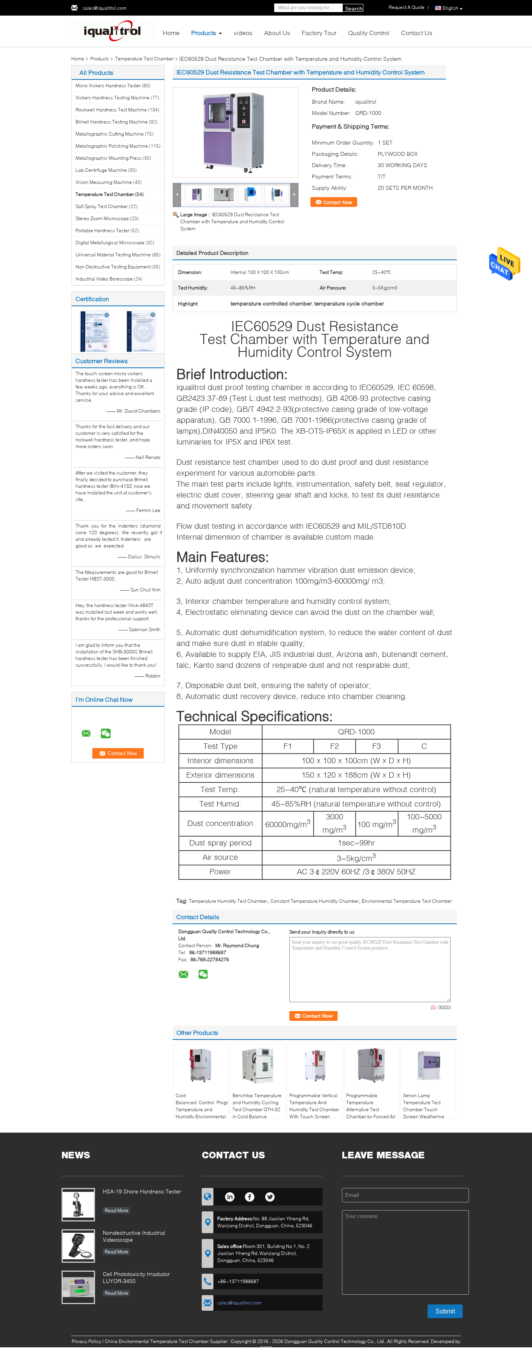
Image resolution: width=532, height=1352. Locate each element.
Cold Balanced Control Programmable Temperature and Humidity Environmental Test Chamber (202, 1109)
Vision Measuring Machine (104, 182)
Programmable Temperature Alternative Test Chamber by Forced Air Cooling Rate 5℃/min (371, 1109)
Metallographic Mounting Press (108, 158)
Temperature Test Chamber (144, 59)
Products (203, 32)
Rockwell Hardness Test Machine (111, 110)
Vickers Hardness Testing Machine (113, 98)
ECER (266, 1348)
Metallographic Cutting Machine (110, 134)
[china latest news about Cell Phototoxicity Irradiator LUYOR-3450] (78, 1287)
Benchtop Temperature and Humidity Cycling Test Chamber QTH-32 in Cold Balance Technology (257, 1109)
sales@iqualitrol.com (105, 8)
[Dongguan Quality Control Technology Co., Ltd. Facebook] (250, 1196)
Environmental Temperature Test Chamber (407, 901)
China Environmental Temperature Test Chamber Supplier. (167, 1341)
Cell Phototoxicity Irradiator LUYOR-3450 (136, 1277)
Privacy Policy (86, 1341)
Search (354, 8)
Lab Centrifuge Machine (101, 170)
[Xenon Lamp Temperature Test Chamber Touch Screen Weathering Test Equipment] (428, 1065)
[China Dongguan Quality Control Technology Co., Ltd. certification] (95, 331)
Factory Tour (319, 32)
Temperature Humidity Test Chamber (228, 901)
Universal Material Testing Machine (113, 255)
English (450, 8)
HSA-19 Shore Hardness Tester (142, 1191)
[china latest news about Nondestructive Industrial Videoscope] (78, 1246)
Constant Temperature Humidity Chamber (314, 901)
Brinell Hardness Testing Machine (112, 122)
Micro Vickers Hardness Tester (108, 85)
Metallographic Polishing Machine (112, 146)
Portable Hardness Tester (102, 230)
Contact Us (416, 32)
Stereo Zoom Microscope (102, 218)
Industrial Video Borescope (104, 279)
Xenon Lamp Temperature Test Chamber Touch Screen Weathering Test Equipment (423, 1109)
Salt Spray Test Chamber (102, 206)
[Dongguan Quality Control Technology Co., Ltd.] (114, 31)
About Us (277, 32)
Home (171, 32)
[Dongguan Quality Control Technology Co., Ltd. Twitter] (270, 1196)
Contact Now (337, 202)
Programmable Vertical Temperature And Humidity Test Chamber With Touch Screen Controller (314, 1109)
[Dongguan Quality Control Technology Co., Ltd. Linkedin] (229, 1196)
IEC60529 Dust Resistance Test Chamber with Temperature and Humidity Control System (232, 221)
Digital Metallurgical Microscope (110, 242)
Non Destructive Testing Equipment (113, 267)
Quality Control (368, 32)
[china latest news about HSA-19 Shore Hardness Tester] (78, 1204)
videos (243, 32)
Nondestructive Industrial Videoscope (134, 1236)
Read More (116, 1210)
